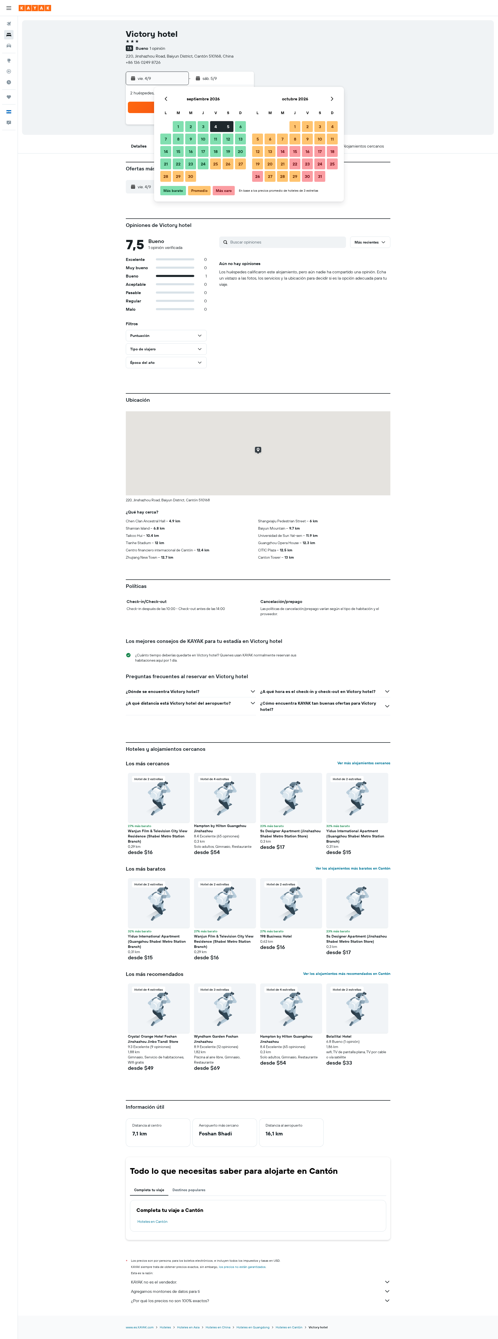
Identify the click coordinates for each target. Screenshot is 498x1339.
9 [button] (191, 139)
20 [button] (240, 151)
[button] (9, 8)
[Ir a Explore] (9, 60)
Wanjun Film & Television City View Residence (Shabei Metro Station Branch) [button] (157, 836)
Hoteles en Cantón (152, 1221)
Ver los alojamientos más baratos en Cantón (353, 868)
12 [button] (228, 139)
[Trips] (9, 97)
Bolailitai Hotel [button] (338, 1036)
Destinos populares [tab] (188, 1190)
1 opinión (157, 48)
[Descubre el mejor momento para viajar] (9, 82)
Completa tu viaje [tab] (149, 1190)
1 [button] (178, 126)
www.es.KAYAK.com (140, 1327)
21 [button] (166, 163)
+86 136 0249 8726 (143, 62)
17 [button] (203, 151)
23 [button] (190, 163)
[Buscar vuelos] (9, 24)
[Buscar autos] (9, 45)
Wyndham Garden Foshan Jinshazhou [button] (216, 1039)
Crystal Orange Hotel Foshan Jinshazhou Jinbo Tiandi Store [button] (153, 1039)
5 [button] (228, 126)
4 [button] (216, 126)
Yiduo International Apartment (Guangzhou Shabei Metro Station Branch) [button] (355, 836)
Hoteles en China (218, 1327)
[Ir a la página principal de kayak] (35, 8)
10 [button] (203, 139)
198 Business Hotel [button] (276, 936)
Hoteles (165, 1327)
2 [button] (191, 126)
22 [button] (178, 163)
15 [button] (178, 151)
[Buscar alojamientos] (9, 35)
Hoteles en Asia (188, 1327)
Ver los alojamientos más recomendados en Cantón (346, 973)
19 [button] (228, 151)
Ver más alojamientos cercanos (363, 763)
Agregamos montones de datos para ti (165, 1291)
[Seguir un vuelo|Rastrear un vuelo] (9, 71)
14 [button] (166, 151)
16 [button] (191, 151)
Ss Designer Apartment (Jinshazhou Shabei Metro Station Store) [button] (290, 833)
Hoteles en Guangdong (253, 1327)
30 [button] (190, 176)
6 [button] (240, 126)
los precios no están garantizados (242, 1267)
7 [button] (166, 139)
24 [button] (203, 163)
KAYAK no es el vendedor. (154, 1282)
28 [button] (165, 176)
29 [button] (178, 176)
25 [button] (215, 163)
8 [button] (178, 139)
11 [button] (215, 139)
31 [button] (320, 176)
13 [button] (241, 139)
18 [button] (216, 151)
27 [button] (240, 163)
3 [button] (203, 126)
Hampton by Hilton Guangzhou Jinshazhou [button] (220, 828)
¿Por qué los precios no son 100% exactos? (170, 1300)
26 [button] (228, 163)
